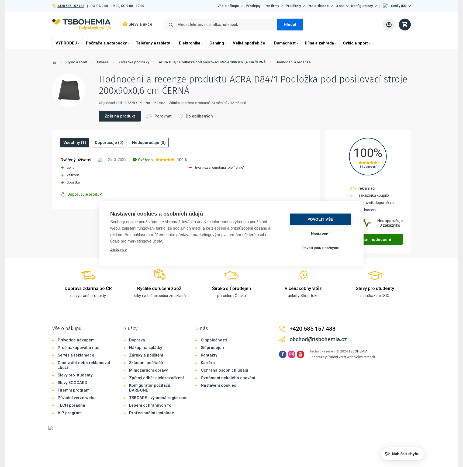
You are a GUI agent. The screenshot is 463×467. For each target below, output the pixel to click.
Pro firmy (271, 6)
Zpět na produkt (120, 116)
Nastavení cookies (218, 385)
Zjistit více (118, 249)
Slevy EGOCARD (72, 382)
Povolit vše (320, 219)
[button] (397, 6)
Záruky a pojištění (146, 355)
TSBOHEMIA (358, 351)
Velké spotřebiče (249, 43)
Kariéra (208, 362)
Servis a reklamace (76, 355)
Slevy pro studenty (75, 375)
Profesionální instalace (151, 412)
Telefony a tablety (153, 43)
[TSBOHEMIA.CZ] (81, 24)
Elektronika (189, 43)
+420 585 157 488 (70, 6)
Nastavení (320, 233)
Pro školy (293, 6)
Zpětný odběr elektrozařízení (156, 377)
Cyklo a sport (355, 43)
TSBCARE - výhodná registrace (158, 397)
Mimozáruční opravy (148, 370)
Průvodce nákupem (76, 340)
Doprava (137, 340)
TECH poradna (71, 405)
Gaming (216, 43)
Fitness (103, 62)
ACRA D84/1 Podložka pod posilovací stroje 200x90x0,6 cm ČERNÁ (212, 62)
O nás (340, 6)
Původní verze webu (77, 397)
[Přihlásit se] (389, 24)
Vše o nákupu (228, 6)
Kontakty (209, 355)
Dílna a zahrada (319, 43)
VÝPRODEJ (66, 43)
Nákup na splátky (145, 347)
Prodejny (253, 6)
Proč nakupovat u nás (78, 347)
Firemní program (73, 390)
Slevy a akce (140, 24)
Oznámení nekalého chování (228, 377)
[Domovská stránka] (54, 63)
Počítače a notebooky (106, 43)
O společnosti (214, 340)
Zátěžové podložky (133, 62)
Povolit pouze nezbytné (320, 248)
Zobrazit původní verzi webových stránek (343, 357)
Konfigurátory (362, 6)
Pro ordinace (318, 6)
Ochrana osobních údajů (224, 370)
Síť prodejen (212, 347)
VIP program (70, 412)
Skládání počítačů (146, 362)
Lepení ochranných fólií (152, 405)
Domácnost (285, 43)
